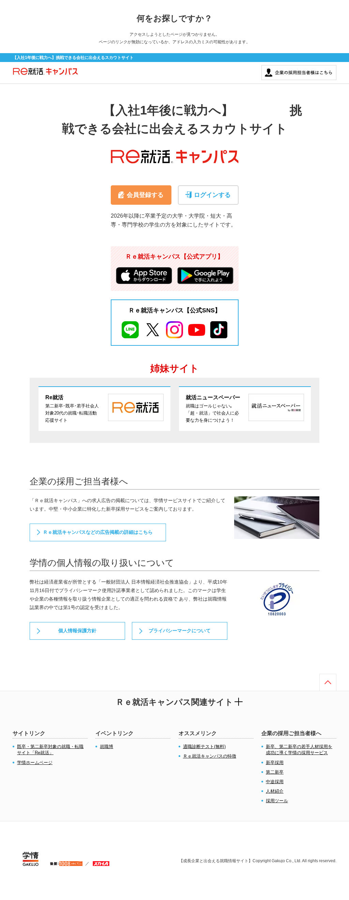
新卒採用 (275, 762)
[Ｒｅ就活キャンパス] (45, 75)
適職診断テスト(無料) (204, 746)
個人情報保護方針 (77, 630)
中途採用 (275, 781)
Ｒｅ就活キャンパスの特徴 (209, 756)
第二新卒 (275, 772)
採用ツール (277, 800)
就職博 (106, 746)
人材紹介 (275, 791)
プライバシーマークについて (180, 630)
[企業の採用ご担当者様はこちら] (298, 68)
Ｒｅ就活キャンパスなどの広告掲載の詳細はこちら (98, 532)
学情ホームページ (34, 762)
